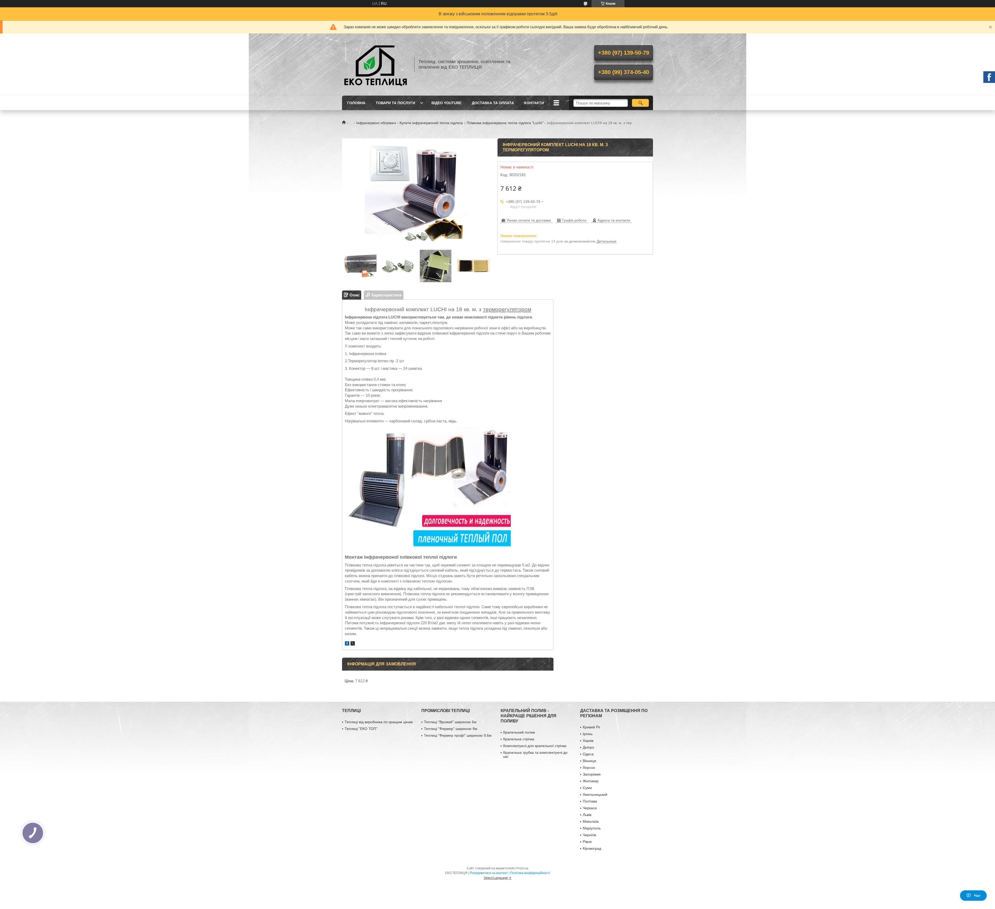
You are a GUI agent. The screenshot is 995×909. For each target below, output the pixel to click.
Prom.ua (522, 868)
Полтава (590, 801)
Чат (977, 895)
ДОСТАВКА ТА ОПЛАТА (493, 103)
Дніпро (588, 747)
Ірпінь (588, 734)
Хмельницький (595, 794)
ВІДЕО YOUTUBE (446, 103)
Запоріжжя (592, 774)
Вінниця (589, 761)
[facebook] (347, 644)
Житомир (591, 781)
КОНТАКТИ (534, 103)
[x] (353, 644)
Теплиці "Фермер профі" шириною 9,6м (458, 735)
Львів (587, 815)
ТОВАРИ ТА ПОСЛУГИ (395, 103)
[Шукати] (640, 103)
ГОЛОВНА (356, 103)
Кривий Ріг (591, 727)
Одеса (588, 754)
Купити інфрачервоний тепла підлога (431, 123)
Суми (587, 788)
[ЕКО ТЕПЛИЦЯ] (375, 64)
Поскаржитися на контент (489, 873)
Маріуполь (592, 828)
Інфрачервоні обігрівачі (376, 123)
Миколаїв (591, 821)
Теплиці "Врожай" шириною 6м (450, 722)
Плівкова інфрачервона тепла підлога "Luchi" (505, 123)
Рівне (587, 842)
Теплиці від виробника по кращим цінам (379, 722)
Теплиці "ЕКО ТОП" (361, 729)
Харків (588, 740)
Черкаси (590, 808)
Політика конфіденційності (530, 873)
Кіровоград (592, 848)
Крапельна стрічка (518, 739)
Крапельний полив (519, 732)
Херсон (589, 767)
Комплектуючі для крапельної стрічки (534, 746)
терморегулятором (507, 309)
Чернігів (589, 835)
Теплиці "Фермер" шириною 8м (450, 729)
